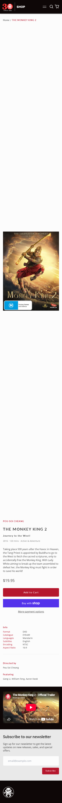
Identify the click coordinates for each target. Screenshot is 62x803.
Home (6, 20)
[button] (51, 6)
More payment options (31, 611)
